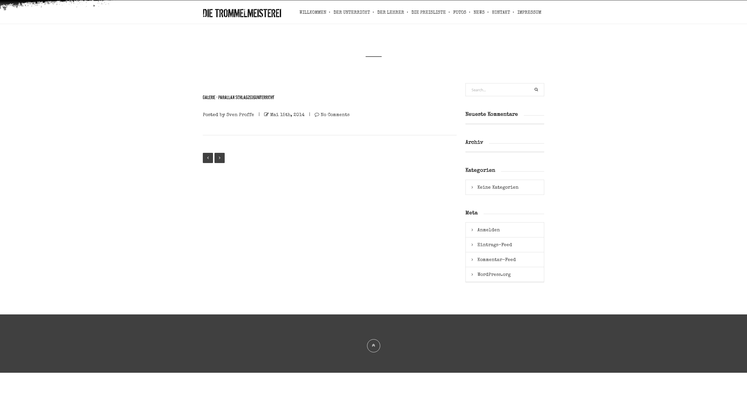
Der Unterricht (352, 12)
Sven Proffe (240, 115)
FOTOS (459, 12)
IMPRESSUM (529, 12)
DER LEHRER (390, 12)
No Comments (335, 115)
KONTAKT (501, 12)
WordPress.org (494, 274)
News (479, 12)
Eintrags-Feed (494, 245)
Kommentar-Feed (496, 259)
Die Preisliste (428, 12)
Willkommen (312, 12)
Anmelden (488, 230)
